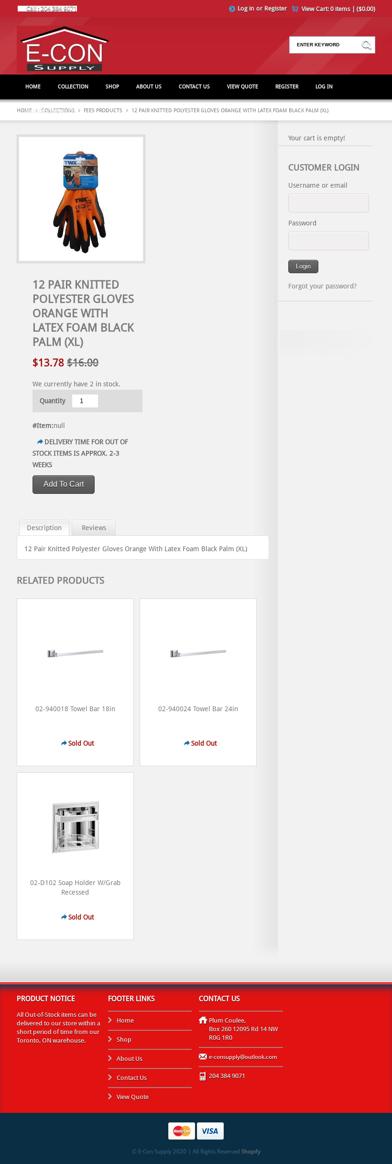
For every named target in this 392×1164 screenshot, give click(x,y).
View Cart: (338, 8)
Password (302, 223)
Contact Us (194, 87)
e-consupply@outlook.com (243, 1057)
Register (275, 8)
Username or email (318, 185)
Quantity (52, 401)
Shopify (251, 1151)
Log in (246, 8)
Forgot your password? (322, 286)
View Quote (242, 87)
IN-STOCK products (50, 111)
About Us (149, 87)
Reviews (94, 528)
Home (33, 87)
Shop (112, 87)
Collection (73, 87)
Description (44, 528)
